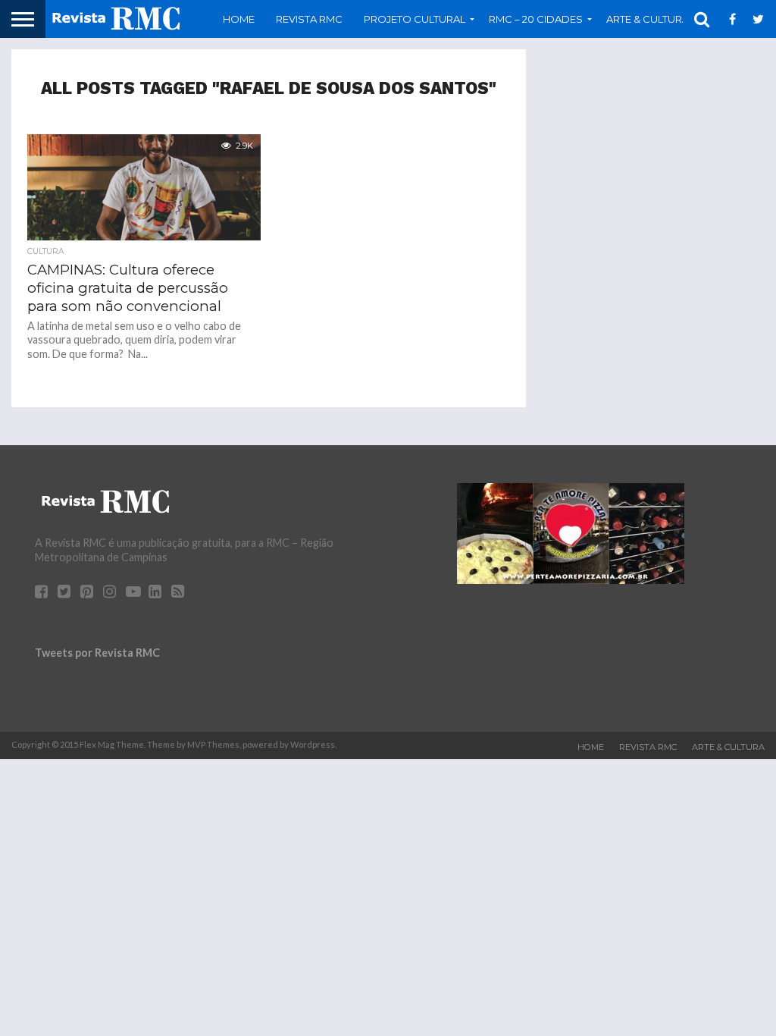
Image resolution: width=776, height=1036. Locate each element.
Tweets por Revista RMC (97, 652)
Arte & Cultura (728, 747)
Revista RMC (309, 19)
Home (239, 19)
